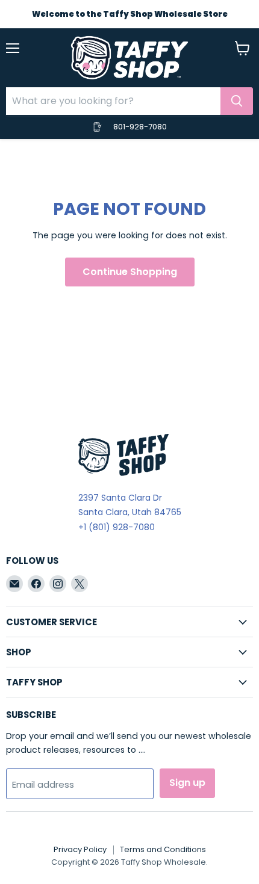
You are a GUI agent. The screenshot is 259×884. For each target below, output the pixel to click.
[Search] (236, 101)
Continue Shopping (130, 272)
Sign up (187, 783)
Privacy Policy (80, 849)
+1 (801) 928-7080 (116, 527)
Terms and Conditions (163, 849)
